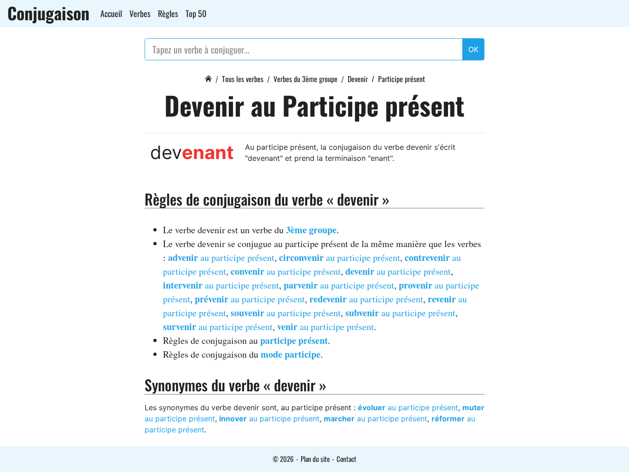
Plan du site (315, 459)
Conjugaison (48, 13)
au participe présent (221, 257)
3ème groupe (311, 229)
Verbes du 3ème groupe (306, 78)
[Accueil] (208, 77)
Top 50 (196, 13)
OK (473, 49)
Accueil (111, 13)
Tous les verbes (242, 78)
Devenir (358, 78)
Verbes (140, 13)
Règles (168, 13)
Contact (346, 459)
